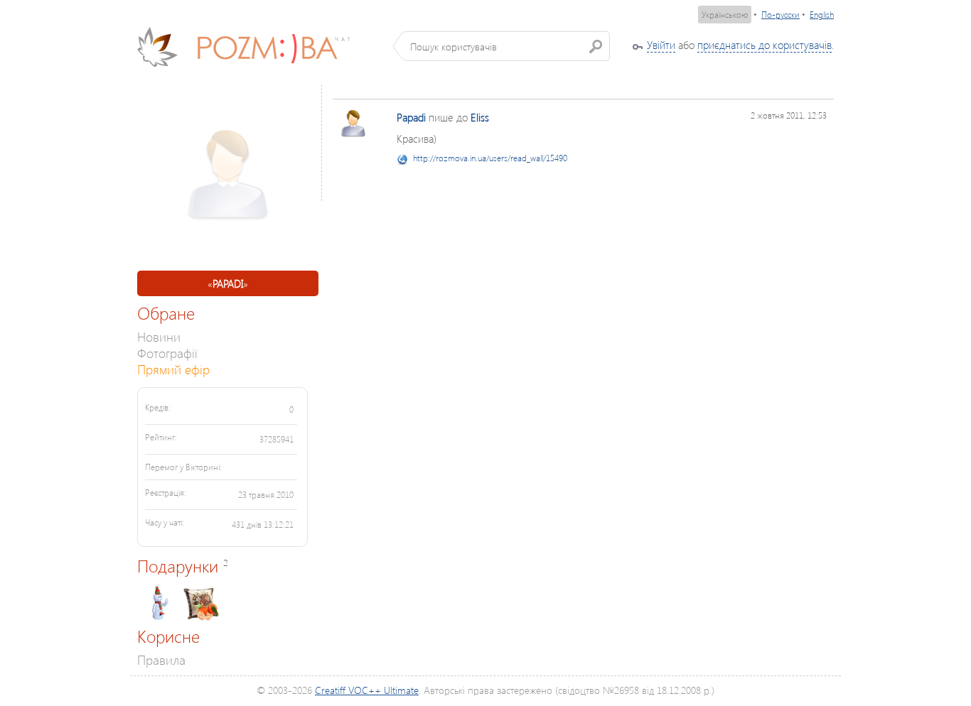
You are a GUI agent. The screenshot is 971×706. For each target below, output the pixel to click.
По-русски (780, 14)
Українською (725, 14)
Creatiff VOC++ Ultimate (367, 690)
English (822, 14)
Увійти (661, 45)
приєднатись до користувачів (764, 45)
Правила (161, 659)
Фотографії (167, 353)
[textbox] (506, 46)
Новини (159, 336)
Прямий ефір (173, 369)
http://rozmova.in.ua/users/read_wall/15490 (490, 158)
